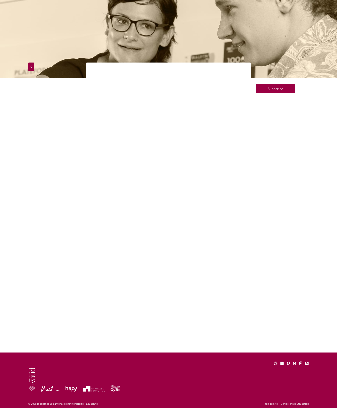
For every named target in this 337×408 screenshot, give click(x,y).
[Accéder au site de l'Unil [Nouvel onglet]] (50, 388)
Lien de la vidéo (106, 194)
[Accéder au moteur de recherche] (222, 4)
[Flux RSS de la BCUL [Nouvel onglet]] (307, 363)
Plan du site (270, 403)
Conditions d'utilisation (295, 403)
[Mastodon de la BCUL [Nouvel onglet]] (301, 363)
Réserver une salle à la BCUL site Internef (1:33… (73, 259)
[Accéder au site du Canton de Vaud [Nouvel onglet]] (31, 379)
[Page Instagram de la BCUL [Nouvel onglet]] (276, 363)
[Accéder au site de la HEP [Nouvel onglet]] (71, 388)
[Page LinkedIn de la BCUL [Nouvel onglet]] (282, 363)
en (303, 4)
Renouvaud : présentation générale (154, 259)
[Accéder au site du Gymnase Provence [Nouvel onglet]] (94, 388)
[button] (112, 328)
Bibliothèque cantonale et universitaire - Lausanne (67, 403)
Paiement (238, 4)
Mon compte (264, 4)
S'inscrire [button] (275, 89)
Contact (287, 4)
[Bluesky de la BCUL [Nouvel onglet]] (294, 363)
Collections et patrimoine (249, 19)
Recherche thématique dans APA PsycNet (249, 259)
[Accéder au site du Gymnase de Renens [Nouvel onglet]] (116, 387)
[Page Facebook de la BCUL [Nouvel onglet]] (288, 363)
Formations (117, 71)
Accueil (120, 19)
